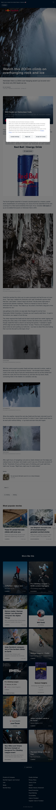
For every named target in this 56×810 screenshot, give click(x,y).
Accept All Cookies (40, 136)
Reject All (27, 136)
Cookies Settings (15, 136)
